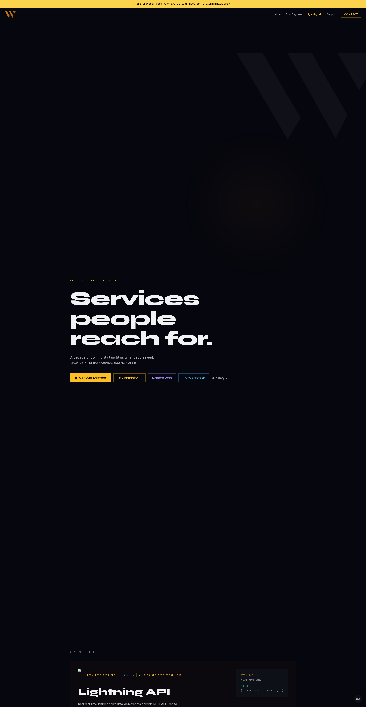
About (278, 14)
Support (331, 14)
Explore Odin (162, 377)
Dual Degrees (294, 14)
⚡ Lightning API (129, 377)
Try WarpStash (194, 377)
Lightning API (314, 14)
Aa (358, 699)
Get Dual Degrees (93, 377)
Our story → (220, 378)
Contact (351, 14)
